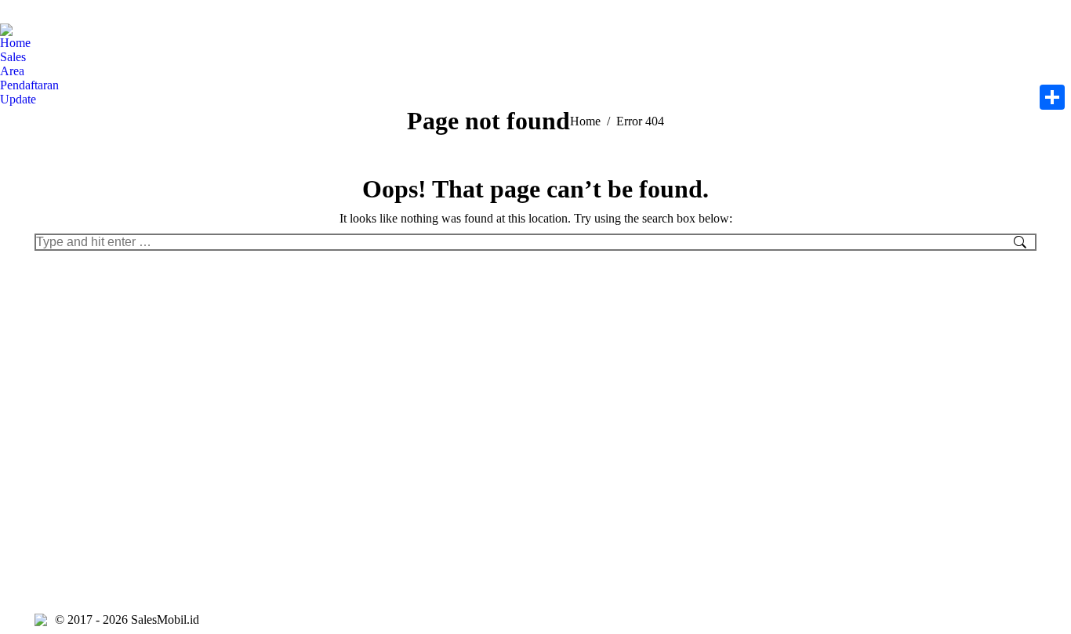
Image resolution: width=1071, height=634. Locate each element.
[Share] (1052, 97)
